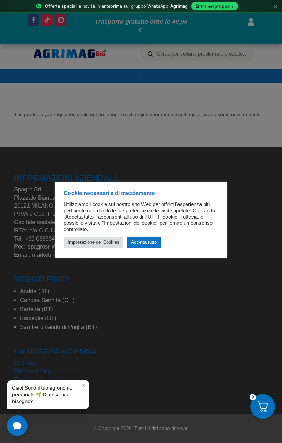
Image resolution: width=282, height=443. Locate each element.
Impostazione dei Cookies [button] (93, 242)
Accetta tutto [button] (144, 242)
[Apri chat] (17, 425)
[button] (48, 394)
